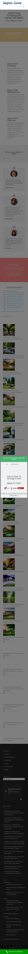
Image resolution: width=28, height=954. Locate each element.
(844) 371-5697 (14, 483)
